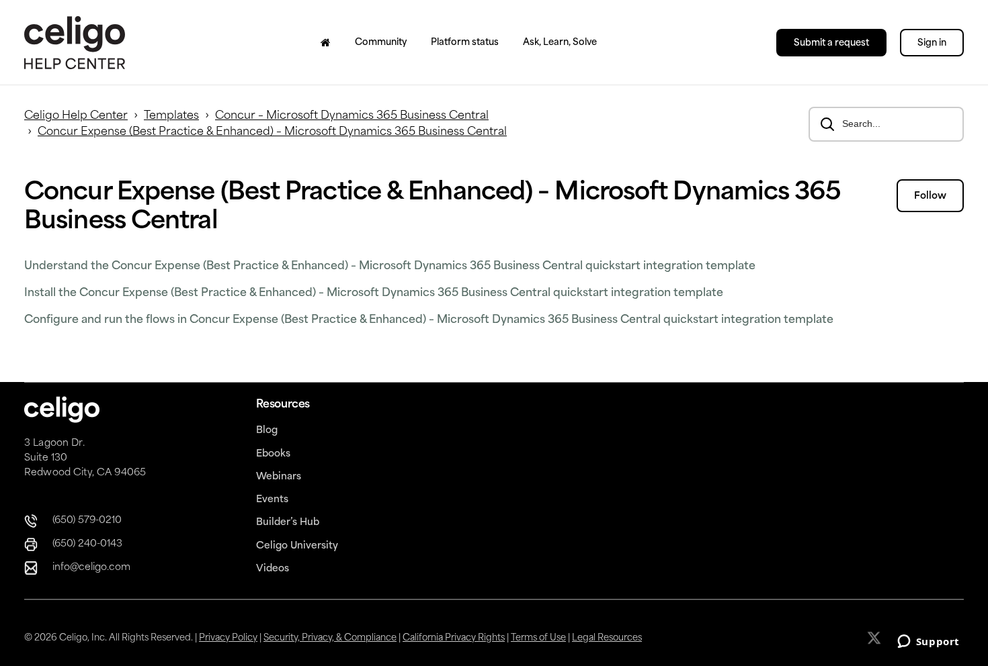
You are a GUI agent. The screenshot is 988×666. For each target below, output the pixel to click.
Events (272, 500)
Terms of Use (538, 638)
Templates (171, 116)
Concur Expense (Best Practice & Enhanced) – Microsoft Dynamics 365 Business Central (272, 132)
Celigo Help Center (76, 116)
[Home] (325, 42)
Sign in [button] (931, 43)
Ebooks (273, 454)
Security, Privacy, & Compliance (330, 638)
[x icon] (875, 638)
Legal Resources (607, 638)
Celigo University (297, 546)
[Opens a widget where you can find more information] (928, 642)
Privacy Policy (228, 638)
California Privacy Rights (454, 638)
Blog (267, 431)
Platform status (465, 42)
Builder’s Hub (287, 523)
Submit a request (831, 43)
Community (381, 42)
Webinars (278, 477)
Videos (272, 569)
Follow (930, 196)
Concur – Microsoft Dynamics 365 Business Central (352, 116)
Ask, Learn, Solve (560, 42)
